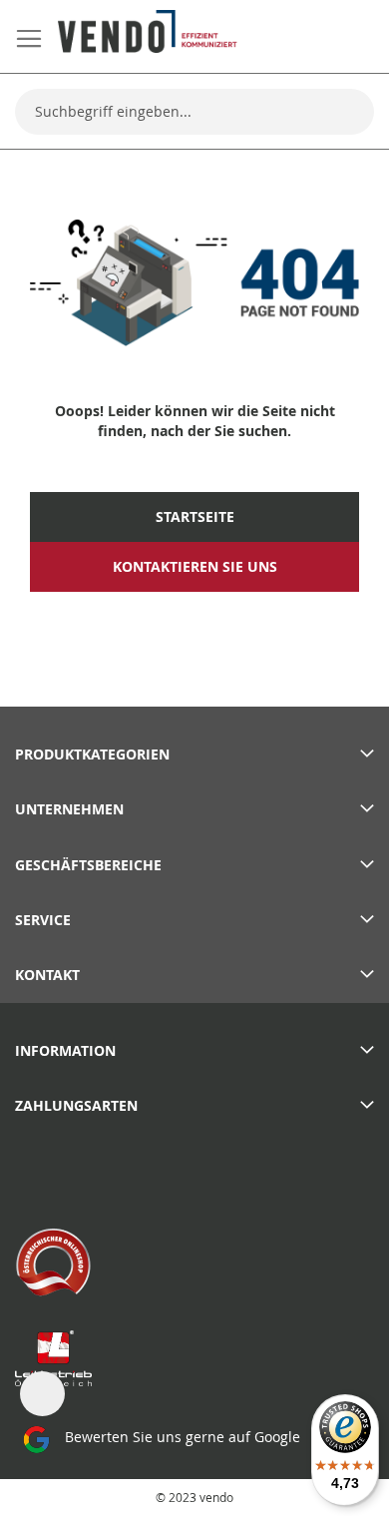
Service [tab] (43, 919)
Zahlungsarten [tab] (76, 1105)
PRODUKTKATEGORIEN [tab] (92, 754)
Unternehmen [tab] (69, 808)
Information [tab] (65, 1050)
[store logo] (147, 31)
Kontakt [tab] (47, 974)
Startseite (195, 517)
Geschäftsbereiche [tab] (88, 864)
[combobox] (194, 112)
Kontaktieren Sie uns (195, 567)
